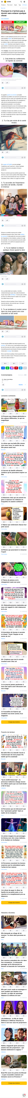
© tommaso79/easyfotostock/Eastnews (8, 80)
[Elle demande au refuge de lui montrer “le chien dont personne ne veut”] (14, 922)
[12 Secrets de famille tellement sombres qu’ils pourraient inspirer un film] (14, 460)
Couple (2, 898)
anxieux (3, 345)
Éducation (3, 449)
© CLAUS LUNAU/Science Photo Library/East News (11, 79)
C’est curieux (4, 476)
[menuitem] (3, 4)
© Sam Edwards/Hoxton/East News (8, 218)
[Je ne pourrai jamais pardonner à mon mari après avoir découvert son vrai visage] (14, 674)
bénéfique (13, 294)
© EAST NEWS (4, 276)
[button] (5, 363)
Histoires (3, 638)
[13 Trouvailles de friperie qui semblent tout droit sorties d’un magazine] (14, 701)
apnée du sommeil (12, 94)
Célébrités (3, 788)
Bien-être (3, 8)
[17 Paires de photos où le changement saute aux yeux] (14, 569)
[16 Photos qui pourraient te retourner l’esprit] (14, 539)
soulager (9, 351)
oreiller (6, 44)
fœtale (10, 38)
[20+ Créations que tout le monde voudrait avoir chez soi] (14, 649)
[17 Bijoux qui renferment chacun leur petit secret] (14, 514)
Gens (2, 422)
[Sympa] (7, 2)
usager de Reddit (7, 164)
